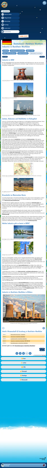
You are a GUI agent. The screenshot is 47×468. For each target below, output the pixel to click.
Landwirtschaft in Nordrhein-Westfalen (19, 338)
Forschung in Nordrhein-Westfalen (18, 336)
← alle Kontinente (5, 11)
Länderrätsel (7, 28)
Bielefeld (24, 286)
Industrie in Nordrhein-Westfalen (17, 341)
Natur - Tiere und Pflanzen (9, 53)
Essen (25, 289)
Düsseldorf (9, 268)
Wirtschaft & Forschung (35, 53)
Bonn (36, 286)
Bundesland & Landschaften (17, 50)
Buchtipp (6, 24)
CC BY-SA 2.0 (16, 176)
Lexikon (24, 363)
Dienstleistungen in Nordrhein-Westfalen (19, 343)
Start (24, 358)
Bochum (39, 266)
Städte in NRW (30, 50)
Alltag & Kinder (7, 17)
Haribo (28, 286)
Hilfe (24, 367)
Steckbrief (5, 50)
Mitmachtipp (7, 21)
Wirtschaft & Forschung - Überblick (18, 334)
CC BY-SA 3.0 (8, 240)
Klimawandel (24, 380)
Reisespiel (24, 371)
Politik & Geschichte (23, 53)
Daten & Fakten (8, 14)
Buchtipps (24, 375)
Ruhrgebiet (8, 62)
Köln (32, 266)
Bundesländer (7, 31)
